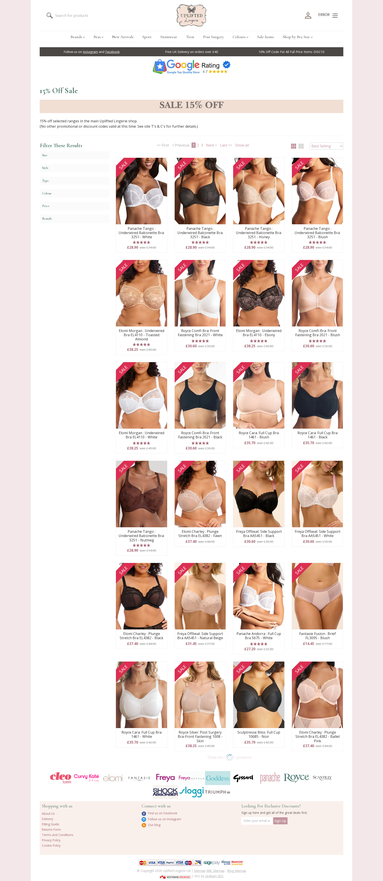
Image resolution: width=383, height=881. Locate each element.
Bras (97, 36)
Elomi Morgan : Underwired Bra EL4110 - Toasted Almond (141, 335)
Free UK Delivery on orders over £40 (191, 52)
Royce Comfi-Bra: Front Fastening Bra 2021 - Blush (317, 333)
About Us (48, 813)
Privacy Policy (51, 840)
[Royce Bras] (296, 778)
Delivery (47, 819)
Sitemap (199, 871)
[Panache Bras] (270, 778)
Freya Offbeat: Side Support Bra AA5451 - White (317, 533)
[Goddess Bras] (217, 778)
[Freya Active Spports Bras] (191, 778)
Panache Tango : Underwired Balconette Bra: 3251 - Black (200, 233)
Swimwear (168, 36)
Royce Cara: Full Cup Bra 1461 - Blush (259, 435)
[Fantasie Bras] (139, 778)
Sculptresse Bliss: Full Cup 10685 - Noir (258, 734)
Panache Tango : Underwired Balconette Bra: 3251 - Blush (317, 233)
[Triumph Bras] (217, 791)
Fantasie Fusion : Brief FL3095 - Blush (317, 636)
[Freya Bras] (165, 778)
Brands (76, 36)
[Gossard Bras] (243, 778)
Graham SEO (214, 876)
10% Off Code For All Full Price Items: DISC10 (291, 52)
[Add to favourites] (162, 162)
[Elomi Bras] (112, 778)
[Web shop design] (175, 875)
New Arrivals (122, 36)
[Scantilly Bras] (322, 778)
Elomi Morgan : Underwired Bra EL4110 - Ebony (258, 333)
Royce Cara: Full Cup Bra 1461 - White (141, 734)
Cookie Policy (51, 845)
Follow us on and (92, 52)
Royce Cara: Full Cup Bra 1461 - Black (317, 435)
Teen (190, 36)
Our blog (153, 825)
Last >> (226, 145)
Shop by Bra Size (296, 36)
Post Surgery (213, 36)
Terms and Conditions (57, 835)
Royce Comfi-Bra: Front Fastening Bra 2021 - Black (200, 435)
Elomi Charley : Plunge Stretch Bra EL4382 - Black (141, 636)
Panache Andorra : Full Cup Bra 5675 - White (258, 636)
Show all (242, 145)
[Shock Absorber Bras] (165, 792)
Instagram (90, 52)
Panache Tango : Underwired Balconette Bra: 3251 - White (141, 233)
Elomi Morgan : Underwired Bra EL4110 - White (141, 435)
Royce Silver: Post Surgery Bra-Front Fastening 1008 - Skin (200, 736)
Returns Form (51, 829)
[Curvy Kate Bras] (86, 778)
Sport (146, 36)
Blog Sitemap (236, 871)
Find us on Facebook (162, 813)
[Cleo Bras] (60, 778)
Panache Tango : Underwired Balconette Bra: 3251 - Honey (259, 233)
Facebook (112, 52)
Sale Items (265, 36)
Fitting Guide (50, 824)
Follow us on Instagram (164, 819)
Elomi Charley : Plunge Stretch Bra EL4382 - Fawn (200, 533)
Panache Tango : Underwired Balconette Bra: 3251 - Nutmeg (141, 535)
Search (49, 15)
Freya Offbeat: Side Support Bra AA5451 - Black (259, 533)
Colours (239, 36)
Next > (211, 145)
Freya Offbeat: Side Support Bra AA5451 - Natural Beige (200, 636)
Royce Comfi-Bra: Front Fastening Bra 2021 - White (200, 333)
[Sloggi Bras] (191, 792)
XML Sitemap (215, 871)
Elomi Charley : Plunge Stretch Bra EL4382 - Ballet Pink (317, 736)
